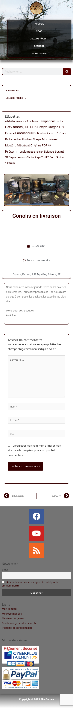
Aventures (32, 121)
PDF (44, 145)
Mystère (10, 145)
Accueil (39, 24)
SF (7, 157)
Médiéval (23, 145)
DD (27, 127)
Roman (39, 151)
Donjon (42, 127)
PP (49, 145)
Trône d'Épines (56, 157)
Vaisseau (10, 162)
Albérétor (10, 121)
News (39, 31)
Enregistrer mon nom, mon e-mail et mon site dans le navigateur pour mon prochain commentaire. (34, 450)
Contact (39, 46)
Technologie (34, 157)
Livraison (27, 139)
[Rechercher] (67, 71)
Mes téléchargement (13, 618)
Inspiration (48, 133)
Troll (44, 157)
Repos (31, 151)
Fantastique (24, 133)
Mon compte (39, 53)
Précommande (16, 152)
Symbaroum (18, 157)
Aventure (21, 121)
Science (49, 151)
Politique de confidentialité (17, 627)
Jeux (63, 133)
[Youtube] (36, 533)
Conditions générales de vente (19, 623)
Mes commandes (12, 613)
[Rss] (36, 550)
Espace (10, 133)
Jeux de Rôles (38, 38)
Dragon (53, 127)
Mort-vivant (50, 139)
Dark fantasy (14, 127)
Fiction (37, 133)
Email (5, 569)
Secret (59, 152)
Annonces (12, 90)
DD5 (33, 127)
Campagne (46, 121)
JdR (58, 133)
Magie (37, 139)
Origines (35, 145)
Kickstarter (13, 139)
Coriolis (58, 121)
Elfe (61, 127)
